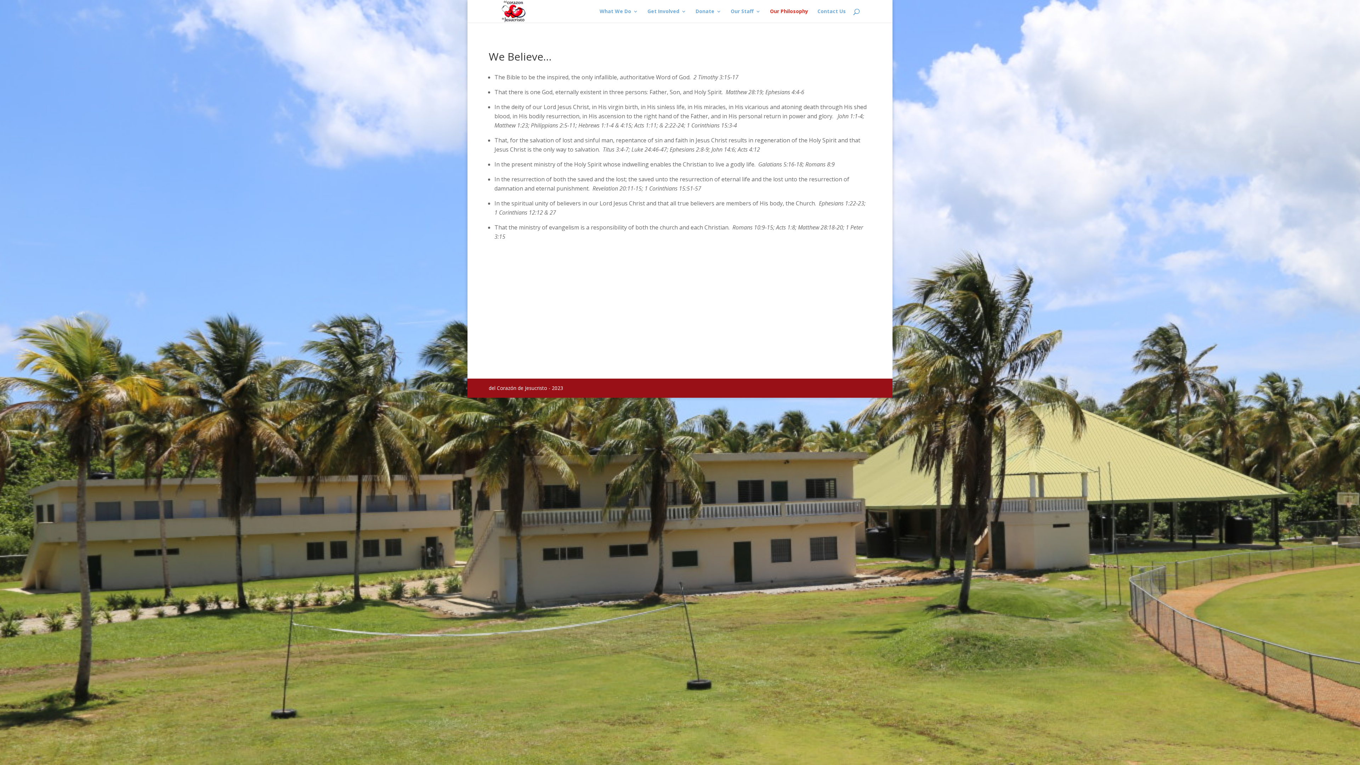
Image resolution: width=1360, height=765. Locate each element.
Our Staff (742, 12)
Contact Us (831, 12)
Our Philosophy (789, 12)
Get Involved (663, 12)
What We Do (615, 12)
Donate (705, 12)
